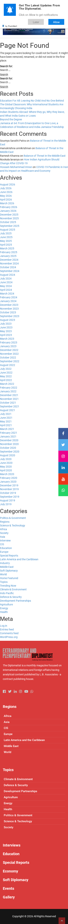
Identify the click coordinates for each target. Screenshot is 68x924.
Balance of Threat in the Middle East (45, 155)
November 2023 (9, 308)
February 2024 (8, 297)
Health (4, 611)
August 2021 (7, 410)
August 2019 (7, 500)
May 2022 (6, 376)
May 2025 (6, 240)
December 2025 (9, 214)
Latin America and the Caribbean (19, 559)
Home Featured (9, 578)
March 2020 (7, 474)
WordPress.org (9, 637)
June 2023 (6, 327)
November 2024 (9, 263)
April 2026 (6, 199)
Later (36, 22)
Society (4, 533)
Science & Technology (12, 525)
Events (8, 888)
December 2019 (9, 485)
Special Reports (9, 555)
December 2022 (9, 350)
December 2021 (9, 395)
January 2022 (8, 391)
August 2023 (7, 319)
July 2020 (6, 459)
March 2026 (7, 203)
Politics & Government (13, 517)
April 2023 (6, 334)
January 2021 (8, 436)
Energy (4, 608)
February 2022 (8, 387)
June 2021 (6, 417)
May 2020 (6, 466)
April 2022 (6, 380)
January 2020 (8, 481)
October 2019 (8, 492)
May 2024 (6, 286)
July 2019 (6, 504)
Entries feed (7, 629)
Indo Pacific (7, 593)
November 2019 (9, 489)
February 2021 (8, 432)
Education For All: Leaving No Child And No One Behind (32, 100)
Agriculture (6, 604)
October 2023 (8, 312)
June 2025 (6, 237)
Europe (4, 551)
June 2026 (6, 192)
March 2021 (7, 428)
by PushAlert (11, 25)
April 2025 (6, 244)
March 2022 (7, 383)
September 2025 (9, 225)
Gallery (9, 897)
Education (6, 548)
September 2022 (9, 361)
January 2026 (8, 210)
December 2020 (9, 440)
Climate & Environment (13, 589)
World (3, 574)
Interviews (11, 845)
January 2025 (8, 255)
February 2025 (8, 252)
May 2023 (6, 331)
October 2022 (8, 357)
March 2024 (7, 293)
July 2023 (6, 323)
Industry (5, 563)
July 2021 (6, 413)
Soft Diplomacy (9, 570)
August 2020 (7, 455)
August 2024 (7, 274)
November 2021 (9, 398)
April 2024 (6, 289)
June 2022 (6, 372)
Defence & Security (11, 596)
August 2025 (7, 229)
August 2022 (7, 365)
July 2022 (6, 368)
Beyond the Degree (11, 119)
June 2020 (6, 462)
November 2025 (9, 218)
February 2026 (8, 207)
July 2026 (6, 188)
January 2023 (8, 346)
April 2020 (6, 470)
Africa (3, 529)
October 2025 (8, 222)
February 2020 (8, 477)
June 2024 (6, 282)
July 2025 (6, 233)
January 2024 (8, 301)
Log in (3, 625)
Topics (4, 581)
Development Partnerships (15, 600)
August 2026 (7, 184)
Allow (56, 22)
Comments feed (9, 633)
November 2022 (9, 353)
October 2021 (8, 402)
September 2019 (9, 496)
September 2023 (9, 316)
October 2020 (8, 447)
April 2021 (6, 425)
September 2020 (9, 451)
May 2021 (6, 421)
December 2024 (9, 259)
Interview (5, 540)
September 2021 (9, 406)
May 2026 (6, 195)
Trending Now (8, 585)
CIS (2, 544)
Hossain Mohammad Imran (16, 167)
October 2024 (8, 267)
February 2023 (8, 342)
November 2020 (9, 444)
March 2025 (7, 248)
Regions (4, 521)
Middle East (7, 566)
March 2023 (7, 338)
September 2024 (9, 271)
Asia (2, 536)
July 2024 (6, 278)
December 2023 (9, 304)
